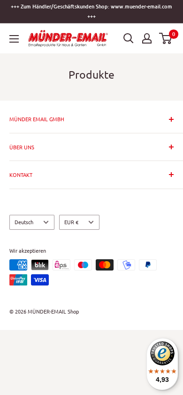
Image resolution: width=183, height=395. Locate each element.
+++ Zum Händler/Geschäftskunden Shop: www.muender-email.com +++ (91, 11)
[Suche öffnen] (128, 38)
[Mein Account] (147, 38)
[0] (166, 38)
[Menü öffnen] (14, 39)
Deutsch (24, 222)
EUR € (71, 222)
